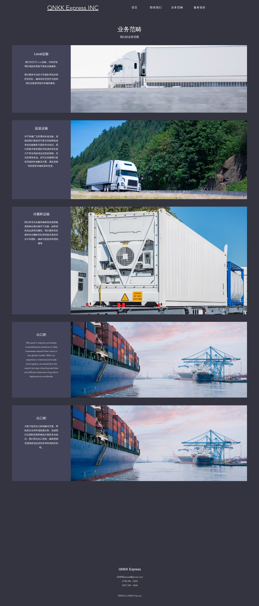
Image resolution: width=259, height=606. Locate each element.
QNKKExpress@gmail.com (130, 576)
